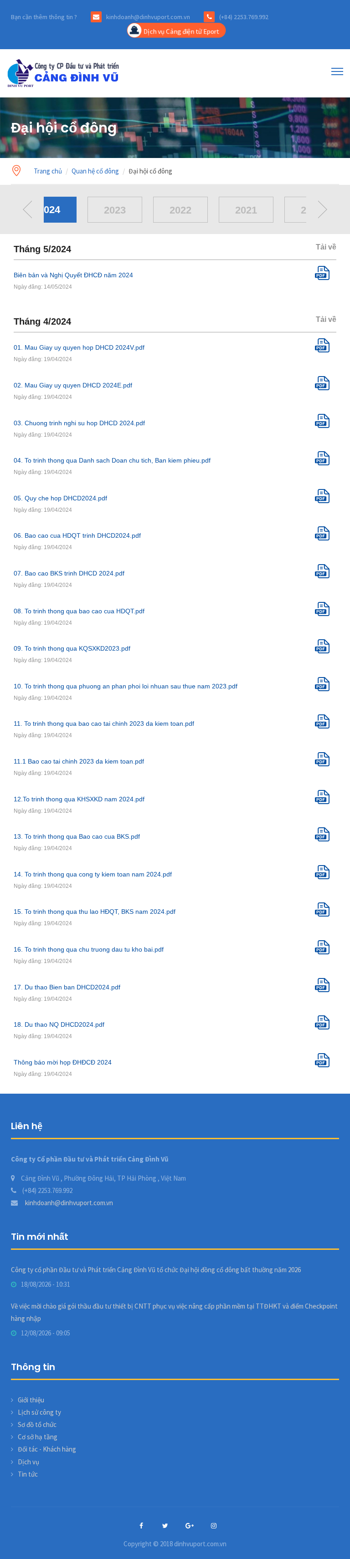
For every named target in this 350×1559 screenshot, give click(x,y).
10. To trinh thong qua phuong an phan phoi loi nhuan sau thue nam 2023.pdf (125, 686)
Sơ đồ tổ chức (37, 1424)
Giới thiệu (31, 1400)
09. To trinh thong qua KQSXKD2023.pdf (72, 648)
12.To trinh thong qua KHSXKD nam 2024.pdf (79, 799)
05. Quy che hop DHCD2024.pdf (60, 498)
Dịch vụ (28, 1461)
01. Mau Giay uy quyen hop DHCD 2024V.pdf (79, 347)
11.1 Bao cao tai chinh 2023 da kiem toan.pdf (79, 761)
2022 (180, 210)
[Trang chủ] (65, 72)
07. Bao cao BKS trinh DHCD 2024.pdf (69, 573)
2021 (246, 210)
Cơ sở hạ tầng (37, 1436)
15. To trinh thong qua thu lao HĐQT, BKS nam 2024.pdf (94, 911)
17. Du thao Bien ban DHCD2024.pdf (67, 987)
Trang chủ (48, 171)
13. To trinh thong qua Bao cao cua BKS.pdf (77, 836)
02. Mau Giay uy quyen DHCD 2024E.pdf (73, 385)
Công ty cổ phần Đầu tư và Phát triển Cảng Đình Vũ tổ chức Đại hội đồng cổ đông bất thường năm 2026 (156, 1269)
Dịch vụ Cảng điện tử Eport (181, 31)
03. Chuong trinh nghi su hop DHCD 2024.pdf (79, 423)
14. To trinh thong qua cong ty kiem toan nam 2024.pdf (93, 874)
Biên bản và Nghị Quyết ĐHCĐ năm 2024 (73, 275)
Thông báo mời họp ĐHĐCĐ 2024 (63, 1062)
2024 (49, 209)
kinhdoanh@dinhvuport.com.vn (68, 1202)
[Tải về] (325, 277)
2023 (115, 210)
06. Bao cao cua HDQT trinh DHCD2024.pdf (77, 535)
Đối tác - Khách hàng (47, 1449)
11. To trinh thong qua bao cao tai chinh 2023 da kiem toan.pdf (104, 723)
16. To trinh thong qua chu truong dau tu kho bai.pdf (89, 949)
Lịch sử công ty (39, 1412)
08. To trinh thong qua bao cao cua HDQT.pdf (79, 611)
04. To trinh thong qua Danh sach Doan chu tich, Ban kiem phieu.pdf (112, 460)
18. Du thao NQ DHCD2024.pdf (59, 1024)
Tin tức (28, 1474)
